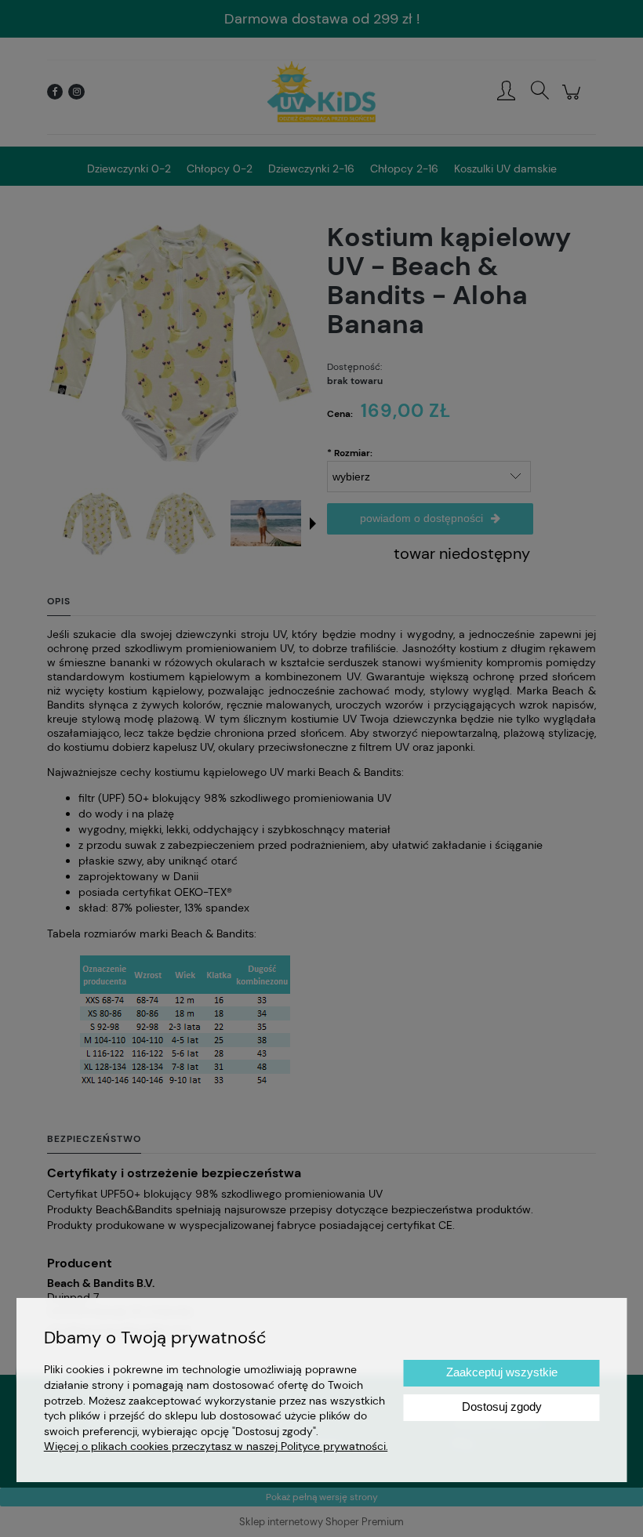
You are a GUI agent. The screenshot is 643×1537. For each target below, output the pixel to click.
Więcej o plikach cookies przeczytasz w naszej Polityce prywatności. (216, 1446)
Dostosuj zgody (502, 1406)
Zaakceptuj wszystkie (502, 1372)
